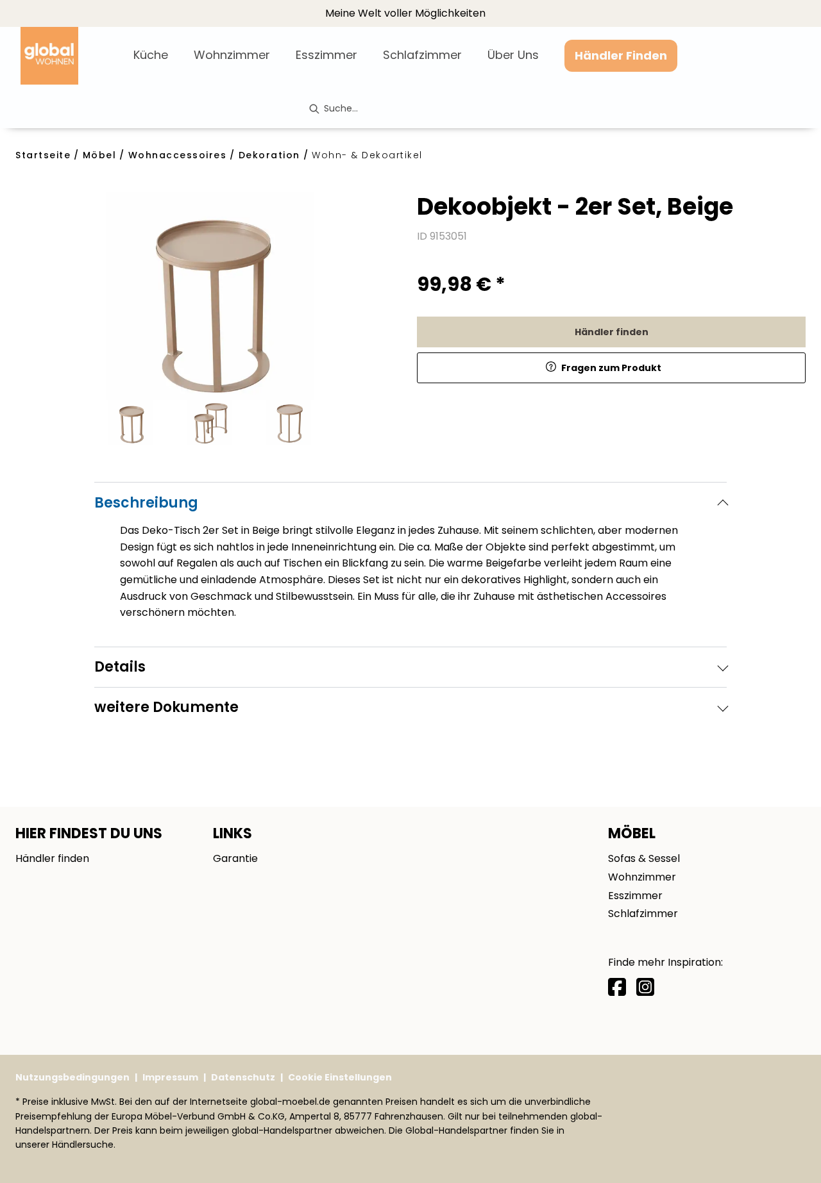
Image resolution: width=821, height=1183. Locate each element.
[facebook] (617, 987)
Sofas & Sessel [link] (644, 858)
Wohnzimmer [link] (642, 877)
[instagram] (645, 987)
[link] (150, 55)
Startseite (43, 155)
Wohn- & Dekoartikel (367, 155)
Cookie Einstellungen (340, 1077)
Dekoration (269, 155)
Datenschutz (243, 1077)
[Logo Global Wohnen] (72, 56)
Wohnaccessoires (177, 155)
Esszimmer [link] (635, 895)
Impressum (170, 1077)
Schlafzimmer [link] (643, 913)
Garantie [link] (235, 858)
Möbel (100, 155)
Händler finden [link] (611, 332)
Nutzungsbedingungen (72, 1077)
